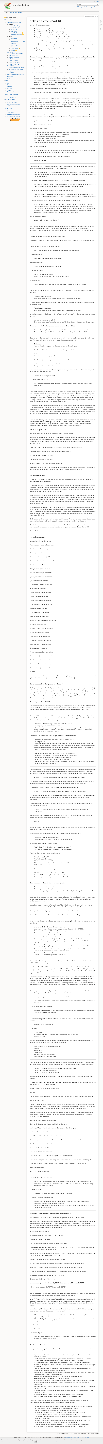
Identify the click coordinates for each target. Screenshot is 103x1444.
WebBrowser (14, 31)
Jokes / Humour (11, 111)
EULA (8, 78)
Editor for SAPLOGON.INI (16, 54)
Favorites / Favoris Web (13, 114)
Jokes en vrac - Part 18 (15, 12)
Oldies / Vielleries (10, 99)
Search (98, 4)
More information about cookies (48, 1442)
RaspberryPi (10, 92)
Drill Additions (14, 45)
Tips (6, 80)
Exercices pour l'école (11, 94)
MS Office (9, 88)
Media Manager (88, 7)
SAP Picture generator (15, 59)
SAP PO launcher (13, 55)
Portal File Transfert (16, 33)
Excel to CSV (14, 38)
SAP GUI (9, 85)
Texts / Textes (10, 112)
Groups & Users (15, 28)
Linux (8, 106)
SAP (8, 83)
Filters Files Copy (15, 26)
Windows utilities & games (14, 22)
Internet (9, 90)
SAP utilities (10, 52)
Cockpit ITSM (10, 66)
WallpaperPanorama (16, 34)
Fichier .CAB (10, 73)
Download (13, 20)
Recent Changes (78, 7)
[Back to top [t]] (100, 29)
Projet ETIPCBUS (11, 102)
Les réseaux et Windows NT (14, 104)
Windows (9, 86)
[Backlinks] (100, 25)
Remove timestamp (14, 57)
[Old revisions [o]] (100, 21)
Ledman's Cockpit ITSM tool (16, 67)
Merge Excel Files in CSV (16, 62)
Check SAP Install (14, 60)
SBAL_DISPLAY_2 (14, 64)
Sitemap (96, 7)
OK (36, 1442)
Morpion (13, 50)
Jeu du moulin (14, 48)
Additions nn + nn (11, 97)
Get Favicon (14, 29)
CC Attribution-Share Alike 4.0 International (77, 1437)
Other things (8, 108)
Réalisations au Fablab (13, 116)
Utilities (7, 20)
